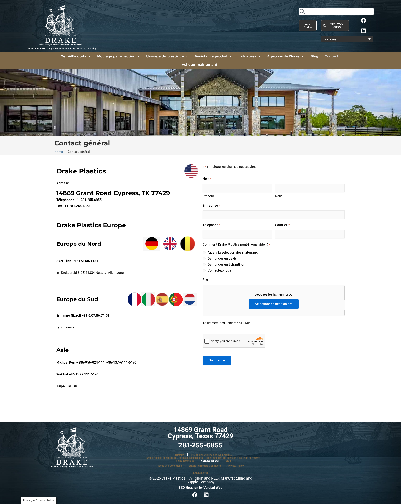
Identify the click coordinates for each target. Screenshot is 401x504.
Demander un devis (222, 258)
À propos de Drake (283, 56)
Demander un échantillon (226, 265)
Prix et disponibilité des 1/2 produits (211, 454)
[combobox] (336, 11)
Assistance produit (211, 56)
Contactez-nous (219, 270)
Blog (314, 56)
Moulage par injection (116, 56)
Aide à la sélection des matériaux (233, 252)
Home (58, 152)
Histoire (179, 454)
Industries (247, 56)
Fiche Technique (185, 460)
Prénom (208, 196)
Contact (331, 56)
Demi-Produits (73, 56)
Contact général (210, 460)
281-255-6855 (200, 445)
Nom (278, 196)
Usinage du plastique (165, 56)
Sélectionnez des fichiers (273, 304)
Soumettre (217, 360)
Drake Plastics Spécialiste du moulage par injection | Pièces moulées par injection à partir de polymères (203, 457)
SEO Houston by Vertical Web (200, 488)
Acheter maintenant (199, 65)
